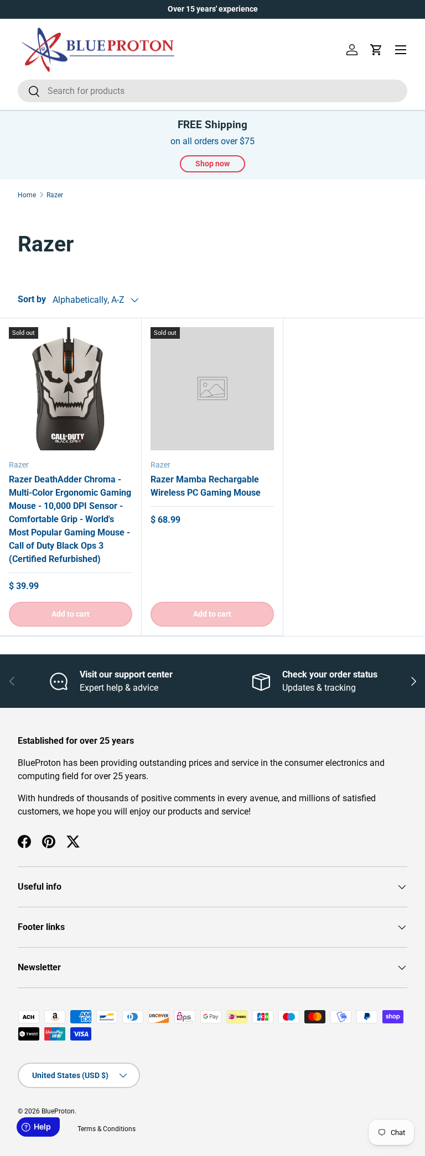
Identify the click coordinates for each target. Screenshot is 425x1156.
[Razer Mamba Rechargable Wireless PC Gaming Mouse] (212, 388)
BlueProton (58, 1111)
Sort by (32, 299)
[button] (376, 50)
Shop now (212, 163)
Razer (54, 195)
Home (27, 195)
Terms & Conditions (106, 1129)
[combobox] (212, 91)
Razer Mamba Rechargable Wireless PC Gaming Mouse (206, 486)
